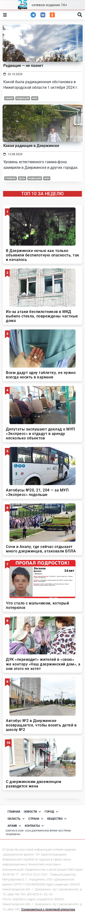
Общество (55, 818)
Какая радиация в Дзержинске (31, 145)
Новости (30, 811)
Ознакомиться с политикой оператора (48, 909)
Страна (33, 818)
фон (34, 98)
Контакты (32, 825)
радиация (22, 98)
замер (9, 98)
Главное (10, 178)
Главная (14, 811)
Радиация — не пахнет (23, 65)
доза (22, 178)
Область (14, 818)
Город (49, 811)
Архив (12, 825)
